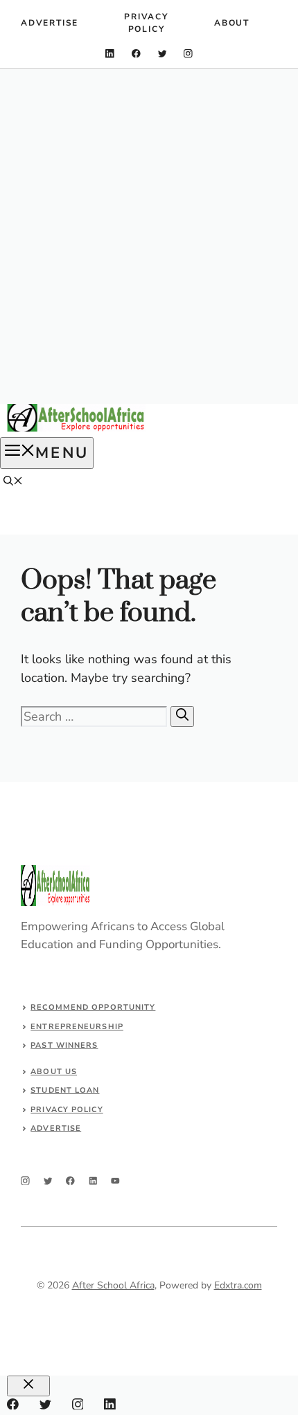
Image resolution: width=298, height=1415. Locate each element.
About (231, 22)
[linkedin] (109, 53)
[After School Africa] (76, 428)
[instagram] (188, 53)
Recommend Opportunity (92, 1007)
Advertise (49, 22)
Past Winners (64, 1045)
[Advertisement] (149, 236)
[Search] (182, 716)
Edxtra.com (238, 1285)
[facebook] (136, 53)
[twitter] (162, 53)
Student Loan (64, 1090)
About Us (53, 1071)
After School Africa (113, 1285)
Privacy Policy (146, 23)
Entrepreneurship (76, 1026)
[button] (13, 482)
